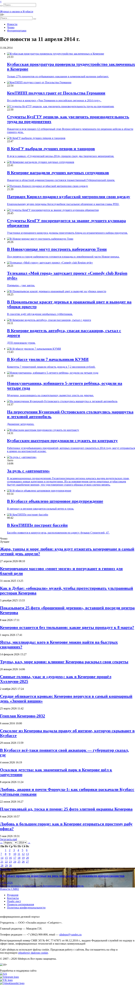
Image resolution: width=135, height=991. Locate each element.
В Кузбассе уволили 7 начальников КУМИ (48, 359)
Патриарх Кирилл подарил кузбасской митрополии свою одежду (68, 196)
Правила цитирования (20, 904)
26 (23, 861)
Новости (12, 24)
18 (19, 857)
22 (6, 861)
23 (10, 861)
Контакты (13, 898)
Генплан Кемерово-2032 (22, 716)
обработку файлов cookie (33, 952)
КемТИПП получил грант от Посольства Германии (56, 93)
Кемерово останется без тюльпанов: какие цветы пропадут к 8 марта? (67, 627)
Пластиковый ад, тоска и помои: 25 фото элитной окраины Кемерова (66, 809)
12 (23, 853)
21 (2, 861)
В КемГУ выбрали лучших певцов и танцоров (51, 148)
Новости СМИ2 (9, 889)
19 (23, 857)
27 (27, 861)
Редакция (12, 894)
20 (27, 857)
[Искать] (1, 5)
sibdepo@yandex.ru (70, 934)
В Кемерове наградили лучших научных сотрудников (58, 172)
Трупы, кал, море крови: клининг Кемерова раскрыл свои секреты (64, 661)
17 (14, 857)
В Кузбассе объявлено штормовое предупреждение (55, 501)
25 (19, 861)
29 (6, 865)
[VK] (6, 980)
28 (2, 865)
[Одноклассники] (12, 983)
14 (2, 857)
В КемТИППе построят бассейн (37, 525)
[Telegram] (9, 976)
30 (10, 865)
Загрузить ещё (8, 839)
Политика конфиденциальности (26, 907)
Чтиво (10, 27)
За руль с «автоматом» (28, 471)
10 (14, 853)
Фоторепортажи (16, 30)
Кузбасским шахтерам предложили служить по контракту (62, 440)
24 (14, 861)
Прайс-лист (14, 901)
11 (19, 853)
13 (27, 853)
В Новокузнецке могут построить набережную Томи (57, 249)
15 (6, 857)
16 (10, 857)
